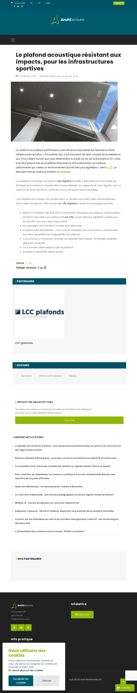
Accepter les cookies (20, 680)
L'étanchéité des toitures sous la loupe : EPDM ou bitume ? (50, 531)
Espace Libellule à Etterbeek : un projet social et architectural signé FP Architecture (66, 458)
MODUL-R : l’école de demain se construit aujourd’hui (47, 502)
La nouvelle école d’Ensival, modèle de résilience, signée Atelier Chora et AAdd (62, 466)
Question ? (127, 687)
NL (31, 3)
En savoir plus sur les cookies (26, 670)
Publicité (119, 3)
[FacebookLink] (15, 6)
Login (48, 3)
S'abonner (69, 420)
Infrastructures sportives (50, 376)
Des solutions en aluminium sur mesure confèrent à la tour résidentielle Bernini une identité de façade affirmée (65, 476)
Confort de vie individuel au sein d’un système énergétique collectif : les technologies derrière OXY (67, 521)
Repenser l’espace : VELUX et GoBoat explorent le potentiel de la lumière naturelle (64, 511)
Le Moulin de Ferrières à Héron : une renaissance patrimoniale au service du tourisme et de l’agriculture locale (68, 447)
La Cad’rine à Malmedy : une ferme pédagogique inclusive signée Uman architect (64, 494)
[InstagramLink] (22, 6)
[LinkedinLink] (19, 6)
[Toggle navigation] (13, 39)
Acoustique (26, 376)
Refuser (46, 680)
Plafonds (73, 376)
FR (39, 3)
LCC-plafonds (24, 343)
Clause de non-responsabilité (85, 679)
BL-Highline (63, 171)
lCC (30, 263)
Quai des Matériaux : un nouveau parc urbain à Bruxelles (49, 486)
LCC (109, 167)
